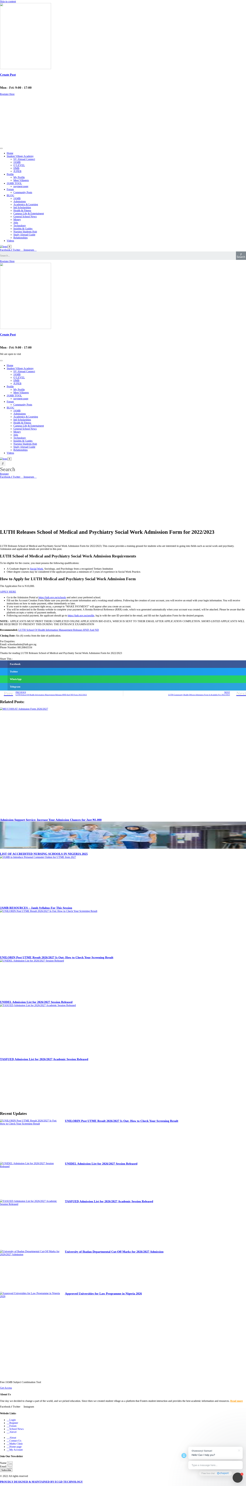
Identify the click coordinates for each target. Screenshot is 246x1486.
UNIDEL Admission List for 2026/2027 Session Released (36, 1002)
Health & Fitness (22, 210)
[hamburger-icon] (1, 148)
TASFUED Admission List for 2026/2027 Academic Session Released (44, 1059)
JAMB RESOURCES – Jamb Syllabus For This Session (36, 907)
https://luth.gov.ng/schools (52, 597)
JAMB (17, 162)
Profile (10, 174)
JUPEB (17, 171)
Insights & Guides (22, 228)
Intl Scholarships (22, 207)
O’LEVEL (19, 165)
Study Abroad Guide (24, 234)
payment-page (20, 186)
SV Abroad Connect (24, 159)
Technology (19, 225)
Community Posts (22, 192)
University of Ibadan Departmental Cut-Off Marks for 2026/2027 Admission (114, 1251)
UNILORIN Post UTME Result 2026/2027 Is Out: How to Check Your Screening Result (56, 957)
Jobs (15, 222)
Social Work (36, 568)
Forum (10, 189)
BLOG (10, 195)
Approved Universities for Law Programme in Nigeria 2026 (103, 1293)
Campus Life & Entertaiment (28, 213)
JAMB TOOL (14, 183)
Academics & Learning (25, 204)
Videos (10, 240)
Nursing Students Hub (25, 231)
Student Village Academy (20, 156)
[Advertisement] (123, 120)
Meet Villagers (21, 180)
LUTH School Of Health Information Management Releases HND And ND (58, 629)
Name (3, 1463)
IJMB (16, 168)
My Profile (19, 177)
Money (17, 219)
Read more (236, 1400)
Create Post (8, 74)
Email (3, 1466)
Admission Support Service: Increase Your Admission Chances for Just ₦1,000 (51, 819)
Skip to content (8, 1)
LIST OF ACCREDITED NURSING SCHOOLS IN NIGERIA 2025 (44, 853)
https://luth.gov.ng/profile (81, 615)
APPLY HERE (8, 591)
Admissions (19, 201)
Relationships (20, 237)
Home (10, 153)
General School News (25, 216)
